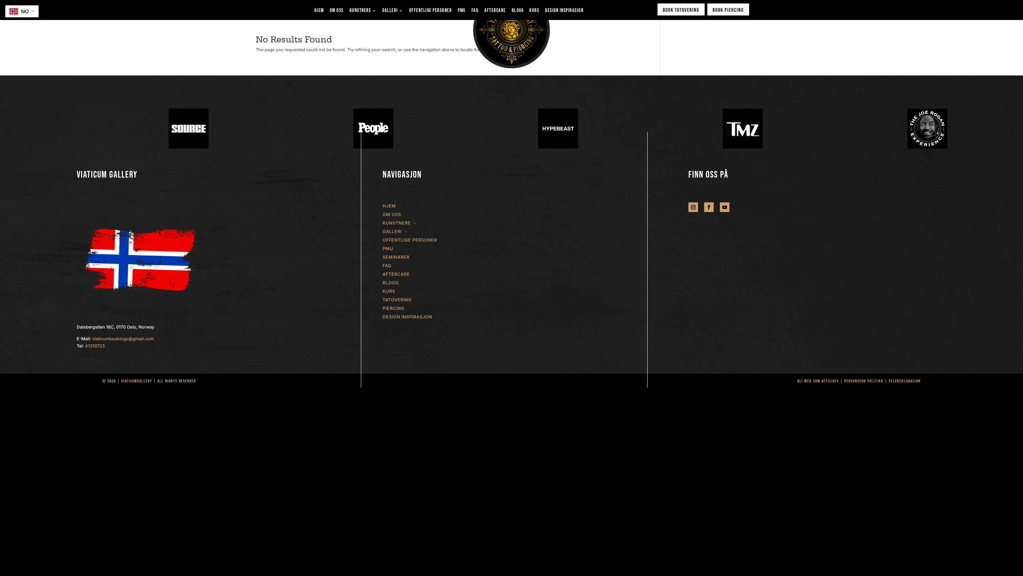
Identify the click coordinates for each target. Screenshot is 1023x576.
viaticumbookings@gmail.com (123, 338)
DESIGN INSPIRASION (564, 11)
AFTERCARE (495, 11)
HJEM (319, 11)
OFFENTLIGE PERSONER (430, 11)
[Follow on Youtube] (724, 207)
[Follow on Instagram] (693, 207)
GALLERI (390, 11)
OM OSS (337, 11)
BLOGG (518, 11)
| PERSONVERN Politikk (861, 381)
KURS (534, 11)
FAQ (475, 11)
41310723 (95, 346)
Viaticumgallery (136, 381)
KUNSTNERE (360, 11)
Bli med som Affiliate (818, 381)
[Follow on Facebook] (709, 207)
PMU (462, 11)
